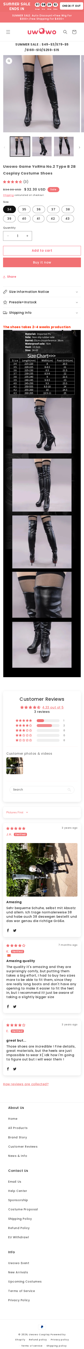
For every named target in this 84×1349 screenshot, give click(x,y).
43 (67, 219)
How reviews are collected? (26, 1084)
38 (68, 209)
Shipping (8, 195)
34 (9, 209)
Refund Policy (19, 1228)
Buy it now (42, 262)
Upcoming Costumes (25, 1281)
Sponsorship (18, 1200)
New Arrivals (18, 1272)
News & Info (17, 1156)
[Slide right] (79, 147)
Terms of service (32, 1345)
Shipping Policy (20, 1219)
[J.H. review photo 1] (42, 870)
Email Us (14, 1182)
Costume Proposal (23, 1209)
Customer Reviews (23, 1147)
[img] (15, 828)
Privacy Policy (19, 1300)
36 (39, 209)
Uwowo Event (18, 1263)
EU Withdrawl (18, 1237)
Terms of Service (21, 1291)
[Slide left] (4, 147)
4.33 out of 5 (53, 707)
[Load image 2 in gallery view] (42, 147)
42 (53, 219)
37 (53, 209)
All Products (18, 1128)
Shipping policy (56, 1345)
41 (38, 219)
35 (24, 209)
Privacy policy (60, 1339)
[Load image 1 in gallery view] (20, 147)
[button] (8, 32)
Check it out (71, 5)
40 (24, 219)
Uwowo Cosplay (39, 1334)
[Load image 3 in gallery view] (64, 147)
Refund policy (38, 1339)
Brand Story (17, 1137)
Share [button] (11, 277)
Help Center (17, 1191)
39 (9, 219)
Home (12, 1119)
